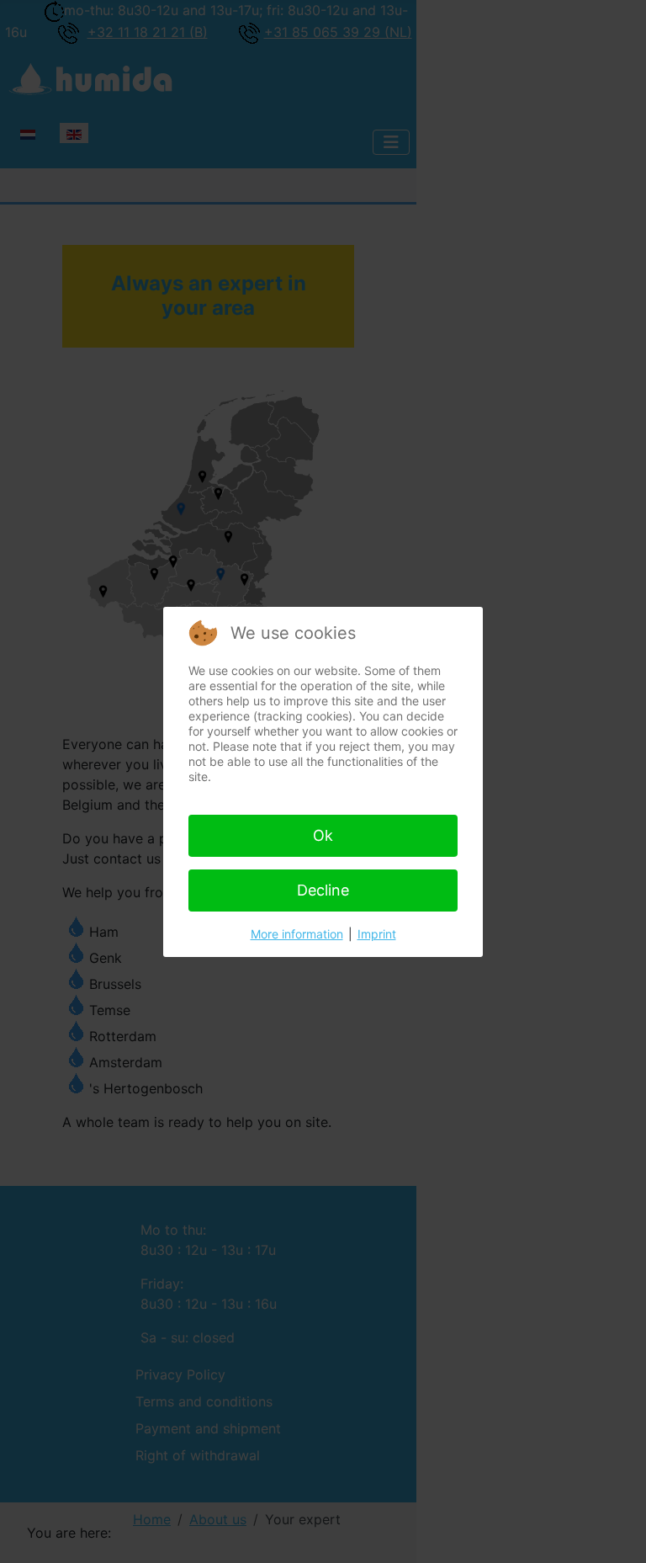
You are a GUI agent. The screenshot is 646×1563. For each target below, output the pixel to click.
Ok (323, 835)
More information (297, 934)
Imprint (376, 934)
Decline (323, 890)
